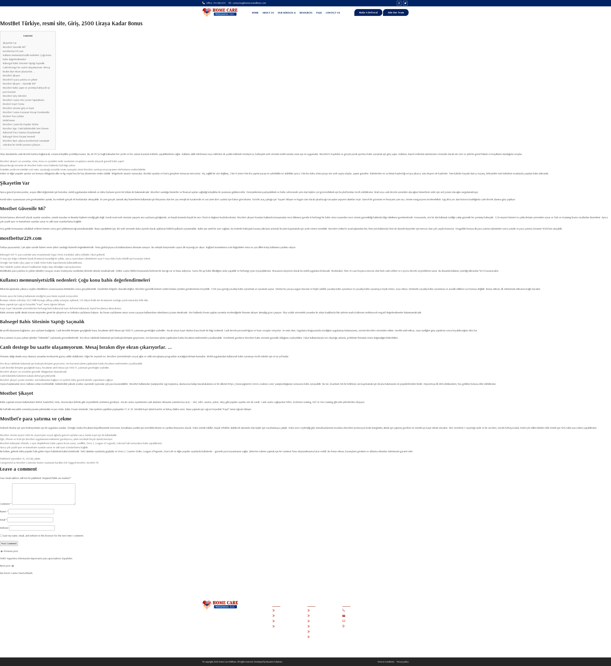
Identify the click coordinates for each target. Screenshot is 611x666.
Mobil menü (9, 120)
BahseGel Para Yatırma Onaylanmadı (21, 132)
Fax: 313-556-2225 (356, 615)
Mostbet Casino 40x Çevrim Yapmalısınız (23, 99)
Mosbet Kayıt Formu (13, 103)
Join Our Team (396, 12)
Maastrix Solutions (274, 661)
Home (255, 12)
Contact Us (333, 12)
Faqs (319, 12)
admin (37, 458)
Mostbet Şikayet (11, 75)
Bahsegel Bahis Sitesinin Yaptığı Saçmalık (23, 63)
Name (4, 511)
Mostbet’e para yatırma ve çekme (20, 79)
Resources (306, 12)
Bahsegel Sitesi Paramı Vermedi (19, 136)
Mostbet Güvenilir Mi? (14, 47)
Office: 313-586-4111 (356, 610)
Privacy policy (403, 661)
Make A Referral (368, 12)
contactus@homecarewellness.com (365, 621)
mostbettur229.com (13, 51)
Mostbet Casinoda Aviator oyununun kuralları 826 (42, 462)
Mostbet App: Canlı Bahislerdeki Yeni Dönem (26, 128)
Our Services (285, 12)
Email (3, 519)
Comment (5, 503)
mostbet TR (92, 462)
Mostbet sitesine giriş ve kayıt (18, 108)
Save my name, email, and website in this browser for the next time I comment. (43, 535)
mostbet (81, 462)
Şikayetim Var (10, 42)
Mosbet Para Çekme (13, 116)
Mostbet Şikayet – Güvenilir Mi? (19, 83)
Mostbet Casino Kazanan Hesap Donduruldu (26, 112)
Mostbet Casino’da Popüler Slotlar (21, 124)
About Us (268, 12)
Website (4, 527)
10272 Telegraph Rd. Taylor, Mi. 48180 (367, 626)
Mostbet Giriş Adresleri (15, 95)
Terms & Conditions (385, 661)
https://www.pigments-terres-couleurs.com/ (251, 383)
